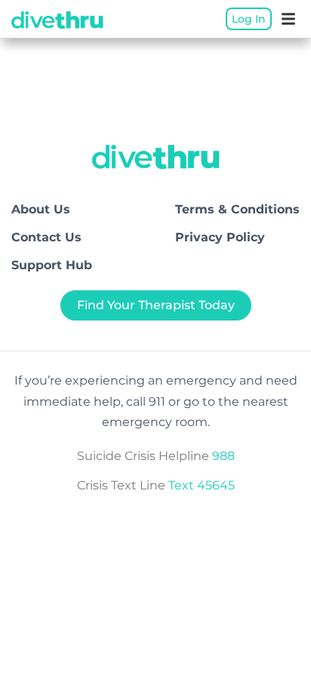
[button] (288, 19)
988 (223, 456)
